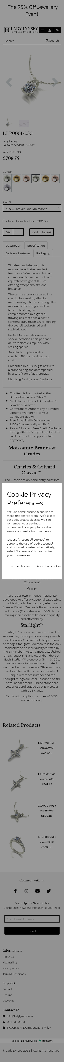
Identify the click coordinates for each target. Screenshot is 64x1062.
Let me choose (20, 566)
